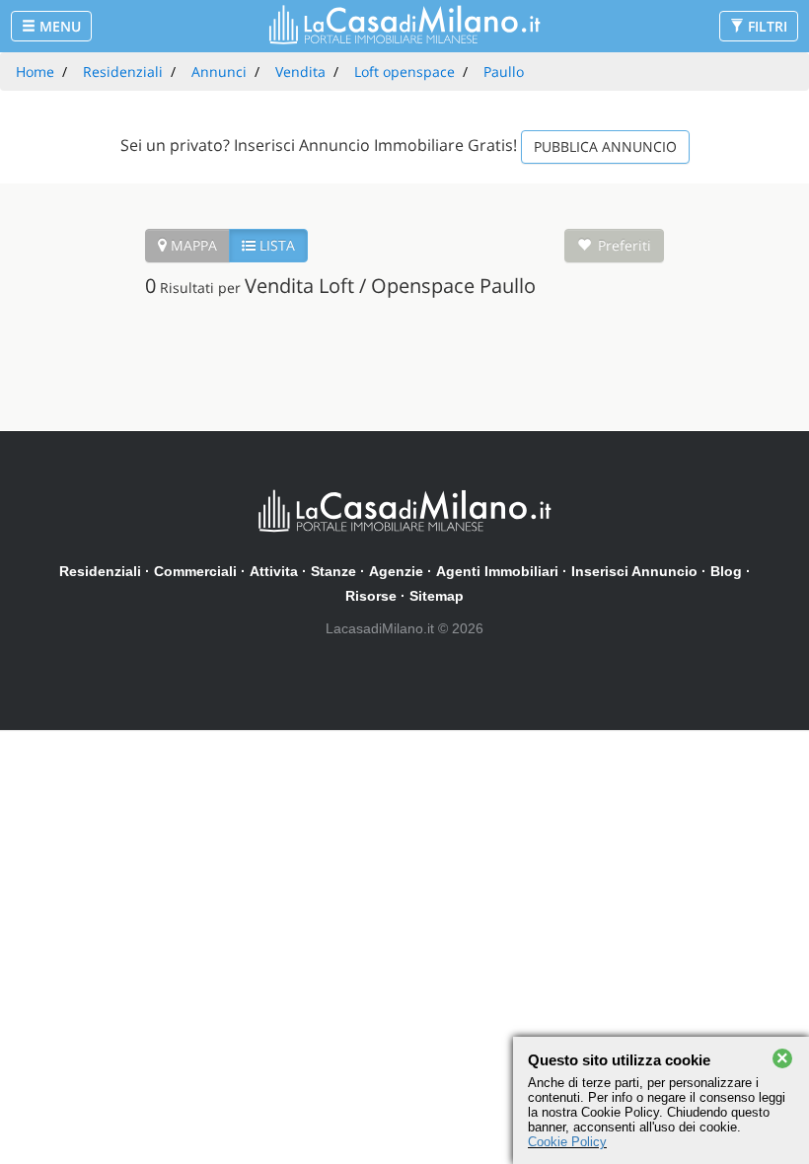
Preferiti (624, 245)
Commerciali (195, 571)
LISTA (275, 245)
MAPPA (192, 245)
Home (35, 71)
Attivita (274, 571)
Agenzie (396, 571)
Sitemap (436, 596)
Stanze (333, 571)
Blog (726, 571)
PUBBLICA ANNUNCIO (605, 146)
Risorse (371, 596)
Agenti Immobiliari (497, 571)
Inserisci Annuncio (634, 571)
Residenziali (100, 571)
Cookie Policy (567, 1141)
